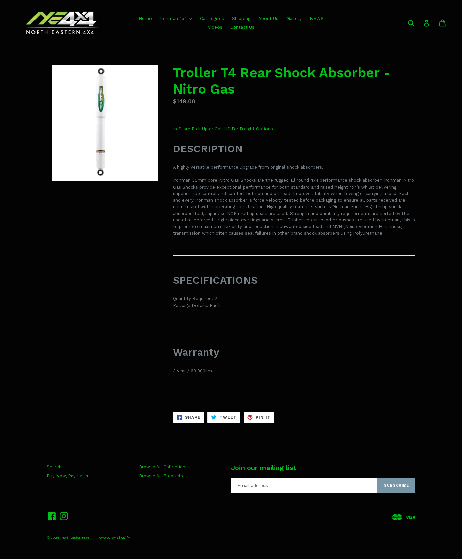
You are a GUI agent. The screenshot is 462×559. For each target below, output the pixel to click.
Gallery (294, 18)
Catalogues (212, 18)
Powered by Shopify (113, 537)
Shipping (241, 18)
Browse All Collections (163, 466)
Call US (223, 128)
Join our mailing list (263, 468)
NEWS (317, 18)
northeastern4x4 (75, 537)
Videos (215, 27)
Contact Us (242, 27)
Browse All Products (161, 475)
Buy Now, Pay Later (68, 475)
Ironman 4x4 (174, 18)
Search (54, 466)
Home (145, 18)
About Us (268, 18)
